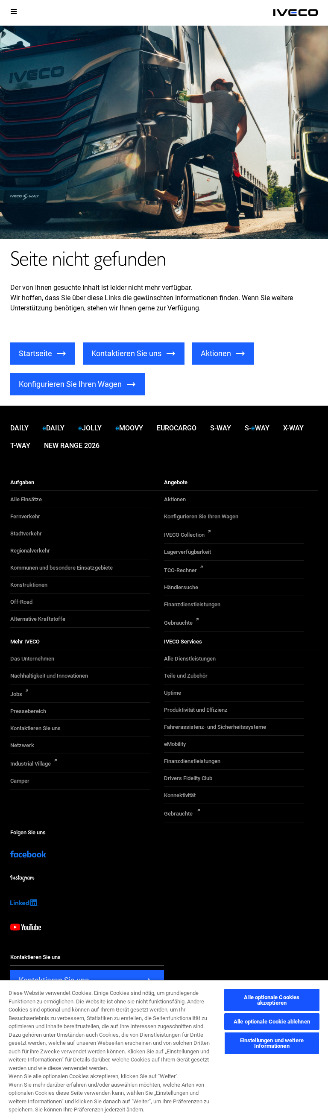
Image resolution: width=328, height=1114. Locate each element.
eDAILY (53, 428)
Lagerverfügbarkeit (187, 552)
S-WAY (220, 428)
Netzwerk (22, 745)
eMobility (175, 744)
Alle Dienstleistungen (190, 658)
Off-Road (21, 602)
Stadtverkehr (26, 533)
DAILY (19, 428)
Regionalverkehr (30, 550)
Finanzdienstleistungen (192, 604)
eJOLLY (90, 428)
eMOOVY (129, 428)
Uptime (172, 693)
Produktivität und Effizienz (196, 710)
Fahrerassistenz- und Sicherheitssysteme (215, 727)
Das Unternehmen (32, 658)
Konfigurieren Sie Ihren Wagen (201, 516)
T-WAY (20, 446)
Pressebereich (28, 711)
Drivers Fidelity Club (188, 778)
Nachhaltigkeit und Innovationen (49, 675)
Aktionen (175, 499)
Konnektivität (180, 795)
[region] (164, 1047)
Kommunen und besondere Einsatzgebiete (61, 567)
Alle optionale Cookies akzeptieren (271, 1000)
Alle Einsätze (26, 499)
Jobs (16, 694)
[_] (295, 13)
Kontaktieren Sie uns (35, 728)
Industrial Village (30, 763)
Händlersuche (181, 587)
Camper (19, 781)
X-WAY (293, 428)
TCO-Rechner (180, 570)
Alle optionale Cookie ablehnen (272, 1021)
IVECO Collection (184, 535)
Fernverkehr (25, 516)
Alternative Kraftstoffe (37, 619)
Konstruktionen (28, 585)
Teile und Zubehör (186, 675)
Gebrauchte (178, 623)
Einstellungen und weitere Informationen (272, 1043)
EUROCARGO (176, 428)
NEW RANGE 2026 (72, 446)
